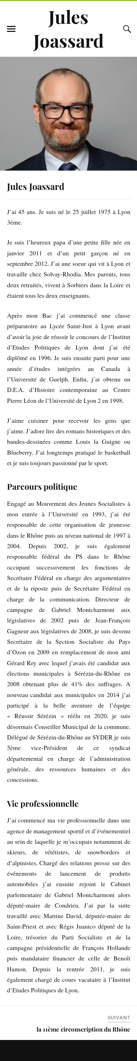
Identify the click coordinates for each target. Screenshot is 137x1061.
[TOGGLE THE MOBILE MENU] (11, 29)
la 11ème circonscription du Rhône (83, 1029)
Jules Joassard (68, 28)
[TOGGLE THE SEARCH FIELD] (126, 29)
